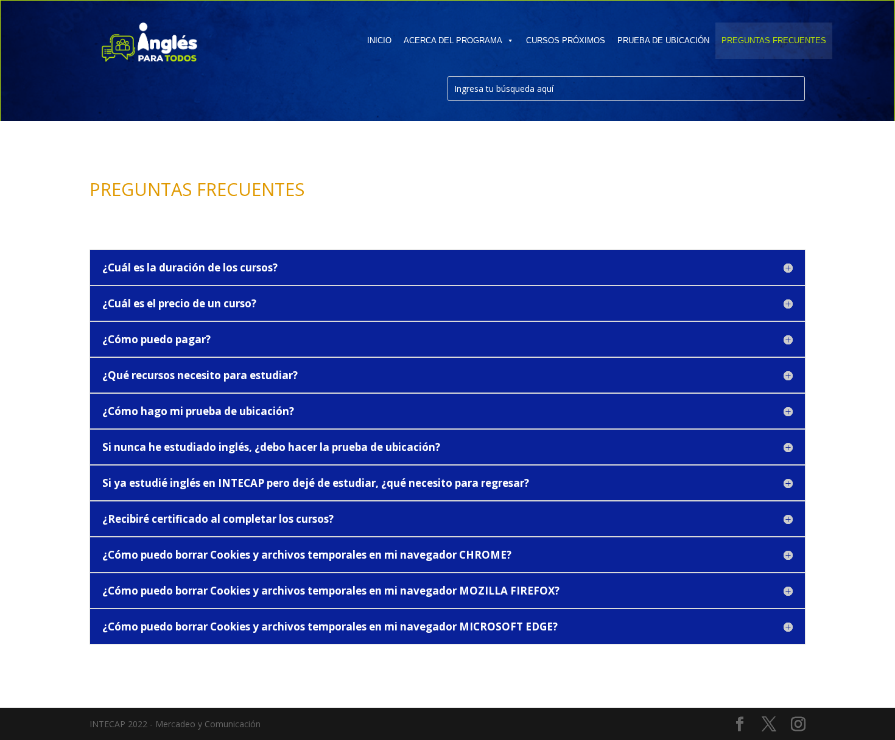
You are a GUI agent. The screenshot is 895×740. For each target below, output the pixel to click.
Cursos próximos (565, 40)
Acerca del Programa (453, 40)
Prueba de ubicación (663, 40)
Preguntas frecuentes (773, 40)
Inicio (379, 40)
